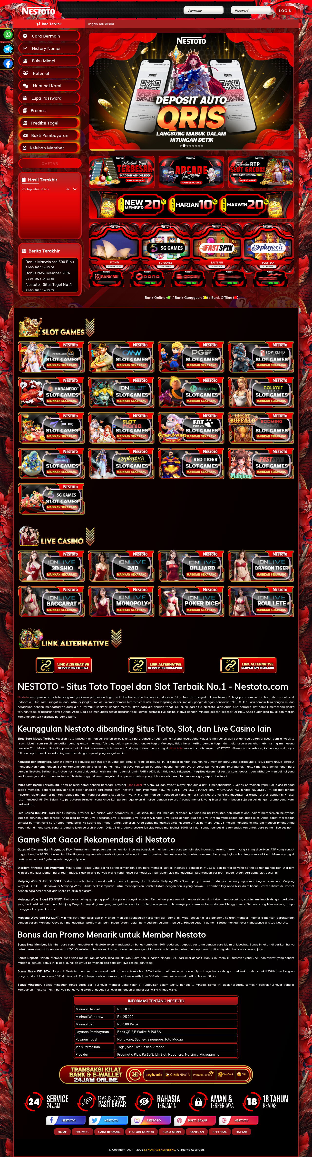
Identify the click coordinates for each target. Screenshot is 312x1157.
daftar (241, 1131)
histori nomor (141, 1131)
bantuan (197, 1131)
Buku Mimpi (42, 61)
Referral (39, 73)
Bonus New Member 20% (48, 272)
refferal (220, 1131)
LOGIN (285, 10)
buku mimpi (172, 1131)
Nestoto (23, 697)
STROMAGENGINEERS (159, 1149)
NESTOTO (69, 1120)
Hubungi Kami (45, 85)
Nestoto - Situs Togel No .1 (49, 284)
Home (62, 1131)
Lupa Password (45, 98)
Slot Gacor (134, 784)
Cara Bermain (44, 36)
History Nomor (45, 48)
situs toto (176, 748)
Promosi (38, 110)
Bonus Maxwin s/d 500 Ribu (50, 261)
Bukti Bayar (197, 1120)
